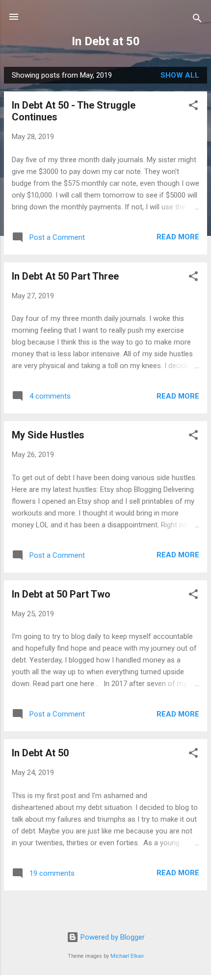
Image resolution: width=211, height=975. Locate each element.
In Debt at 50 (106, 41)
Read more (178, 236)
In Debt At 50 (40, 753)
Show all (179, 75)
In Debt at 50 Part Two (61, 594)
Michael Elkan (127, 956)
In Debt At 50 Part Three (65, 276)
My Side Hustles (48, 435)
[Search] (197, 20)
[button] (193, 107)
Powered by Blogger (112, 937)
